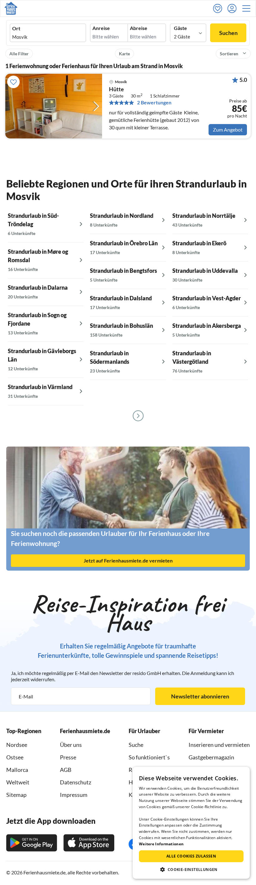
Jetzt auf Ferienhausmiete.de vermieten (128, 560)
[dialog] (191, 823)
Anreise (101, 28)
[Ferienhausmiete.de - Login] (233, 8)
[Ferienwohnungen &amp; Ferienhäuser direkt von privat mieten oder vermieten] (11, 8)
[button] (248, 8)
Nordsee (16, 744)
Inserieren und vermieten (219, 744)
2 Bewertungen (154, 102)
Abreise (138, 28)
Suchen (228, 32)
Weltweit (17, 782)
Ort (16, 28)
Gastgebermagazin (211, 757)
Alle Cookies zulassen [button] (191, 856)
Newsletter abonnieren (200, 696)
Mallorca (17, 769)
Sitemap (16, 794)
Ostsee (14, 757)
